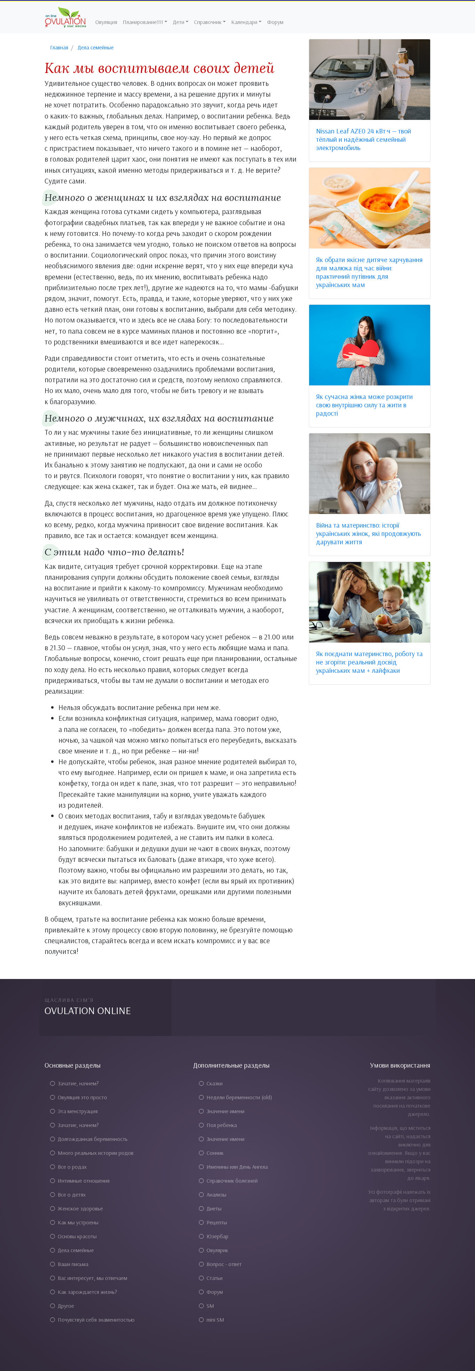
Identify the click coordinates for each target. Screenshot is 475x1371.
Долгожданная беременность (93, 1138)
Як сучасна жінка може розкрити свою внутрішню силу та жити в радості (364, 404)
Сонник (215, 1152)
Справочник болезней (232, 1180)
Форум (275, 21)
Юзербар (217, 1236)
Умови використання (400, 1065)
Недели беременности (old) (239, 1097)
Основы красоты (77, 1236)
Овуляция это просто (82, 1097)
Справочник (208, 21)
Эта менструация (78, 1111)
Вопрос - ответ (224, 1263)
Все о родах (72, 1166)
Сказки (215, 1083)
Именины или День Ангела (237, 1166)
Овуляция (106, 21)
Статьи (215, 1277)
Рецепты (217, 1222)
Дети (178, 21)
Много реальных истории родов (96, 1152)
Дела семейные (76, 1250)
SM (210, 1305)
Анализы (216, 1194)
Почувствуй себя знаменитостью (96, 1319)
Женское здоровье (80, 1208)
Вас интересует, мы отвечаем (92, 1277)
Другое (66, 1305)
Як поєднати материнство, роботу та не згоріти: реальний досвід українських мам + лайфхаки (369, 662)
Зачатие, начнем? (78, 1083)
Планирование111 (143, 21)
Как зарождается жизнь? (87, 1291)
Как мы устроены (78, 1222)
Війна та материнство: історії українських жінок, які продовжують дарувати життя (368, 533)
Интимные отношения (84, 1180)
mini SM (215, 1319)
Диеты (214, 1208)
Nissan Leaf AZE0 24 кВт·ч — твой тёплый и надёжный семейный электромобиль (363, 139)
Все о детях (72, 1194)
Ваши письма (73, 1263)
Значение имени (225, 1111)
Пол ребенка (222, 1124)
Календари (244, 21)
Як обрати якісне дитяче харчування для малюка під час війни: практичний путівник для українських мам (369, 272)
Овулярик (217, 1250)
